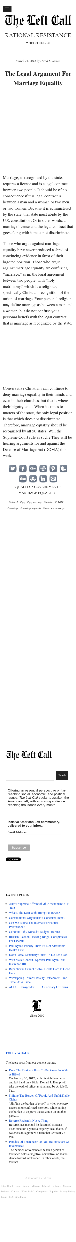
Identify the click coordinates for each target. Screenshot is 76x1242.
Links (4, 1197)
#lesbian (48, 502)
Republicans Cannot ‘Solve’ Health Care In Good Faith (39, 971)
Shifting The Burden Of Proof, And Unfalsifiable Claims (39, 1097)
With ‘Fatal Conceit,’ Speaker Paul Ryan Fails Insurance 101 (37, 962)
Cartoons (56, 1186)
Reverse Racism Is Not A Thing (28, 1120)
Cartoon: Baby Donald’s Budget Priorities (34, 932)
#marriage (13, 508)
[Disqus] (38, 581)
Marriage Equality (37, 492)
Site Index (20, 1197)
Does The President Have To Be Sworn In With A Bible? (38, 1072)
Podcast (5, 1191)
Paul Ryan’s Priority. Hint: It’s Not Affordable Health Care (37, 948)
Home (18, 1186)
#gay (22, 502)
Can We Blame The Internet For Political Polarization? (34, 925)
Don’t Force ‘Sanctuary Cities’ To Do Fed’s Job (38, 955)
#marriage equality (30, 508)
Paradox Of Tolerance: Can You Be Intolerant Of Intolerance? (39, 1144)
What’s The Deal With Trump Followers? (34, 912)
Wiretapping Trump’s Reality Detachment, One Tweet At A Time (38, 980)
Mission (36, 1186)
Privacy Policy (67, 1191)
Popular (53, 1191)
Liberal (46, 1186)
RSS (11, 1197)
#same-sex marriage (54, 508)
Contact (15, 1191)
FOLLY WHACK (18, 1053)
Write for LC (27, 1191)
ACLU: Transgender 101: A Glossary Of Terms (38, 987)
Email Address (17, 832)
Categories (42, 1191)
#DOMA (13, 502)
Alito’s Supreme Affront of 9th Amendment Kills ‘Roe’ (39, 906)
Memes (67, 1186)
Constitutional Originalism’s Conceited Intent (36, 918)
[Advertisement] (38, 131)
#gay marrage (34, 502)
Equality (22, 486)
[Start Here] (7, 1186)
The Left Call (45, 1178)
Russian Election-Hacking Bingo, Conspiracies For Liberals (38, 939)
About (26, 1186)
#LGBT (59, 502)
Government (46, 486)
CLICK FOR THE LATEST (39, 43)
